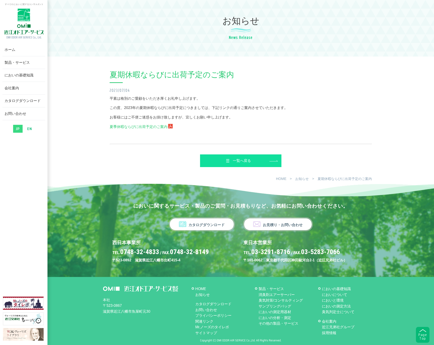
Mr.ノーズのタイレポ (212, 327)
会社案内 (12, 88)
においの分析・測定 (275, 318)
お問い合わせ (15, 114)
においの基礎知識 (19, 75)
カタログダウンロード (23, 101)
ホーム (10, 50)
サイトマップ (206, 333)
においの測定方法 (336, 306)
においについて (334, 295)
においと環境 (333, 300)
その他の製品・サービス (278, 323)
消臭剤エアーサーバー (277, 295)
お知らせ (302, 179)
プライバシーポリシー (213, 315)
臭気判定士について (338, 312)
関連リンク (204, 321)
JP (18, 129)
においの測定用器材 (275, 312)
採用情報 (329, 333)
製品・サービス (17, 62)
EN (29, 129)
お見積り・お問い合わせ (283, 225)
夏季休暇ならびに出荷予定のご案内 (138, 127)
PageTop (422, 336)
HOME (281, 179)
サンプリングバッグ (275, 306)
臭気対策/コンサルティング (281, 300)
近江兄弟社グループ (338, 327)
